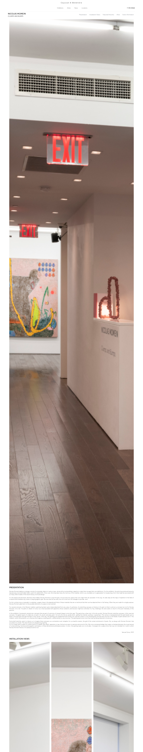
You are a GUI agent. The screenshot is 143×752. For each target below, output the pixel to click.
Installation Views (94, 14)
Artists (69, 8)
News (76, 8)
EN (129, 8)
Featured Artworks (108, 14)
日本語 (133, 8)
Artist (118, 14)
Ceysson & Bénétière (71, 3)
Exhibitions (60, 8)
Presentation (83, 14)
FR (127, 8)
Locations (84, 8)
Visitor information (128, 14)
